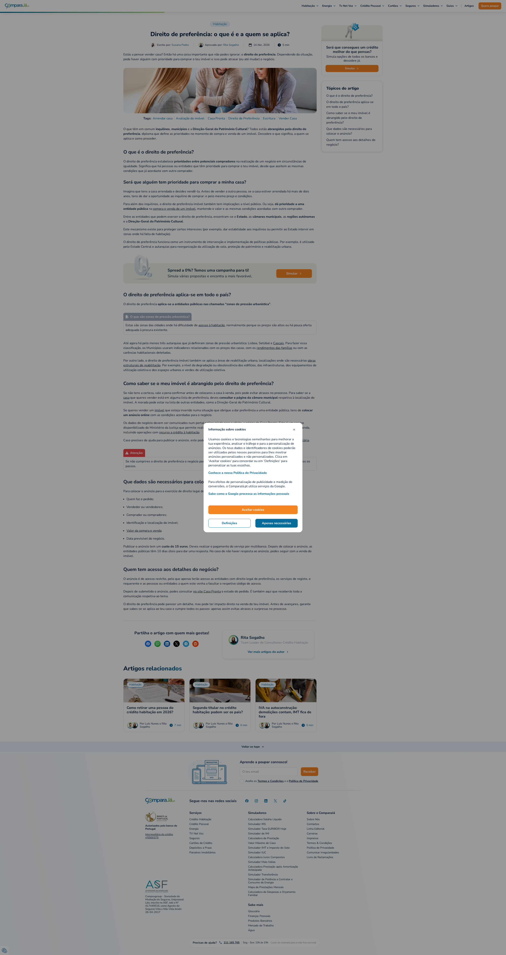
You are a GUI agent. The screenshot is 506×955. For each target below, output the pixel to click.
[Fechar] (294, 429)
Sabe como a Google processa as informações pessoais (248, 494)
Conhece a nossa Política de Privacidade (237, 473)
